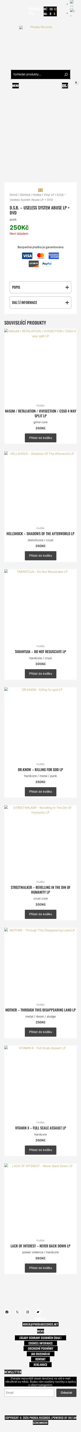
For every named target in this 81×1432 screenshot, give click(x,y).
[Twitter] (13, 9)
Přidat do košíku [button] (40, 438)
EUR (51, 11)
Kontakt (40, 1359)
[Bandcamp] (8, 13)
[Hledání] (66, 74)
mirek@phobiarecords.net (40, 1324)
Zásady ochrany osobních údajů (40, 1338)
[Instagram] (19, 9)
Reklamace (40, 1364)
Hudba (37, 194)
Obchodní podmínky (40, 1348)
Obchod (25, 194)
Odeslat (66, 1392)
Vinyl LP (49, 194)
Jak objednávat (40, 1354)
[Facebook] (6, 9)
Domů (13, 194)
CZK (55, 11)
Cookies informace (41, 1343)
